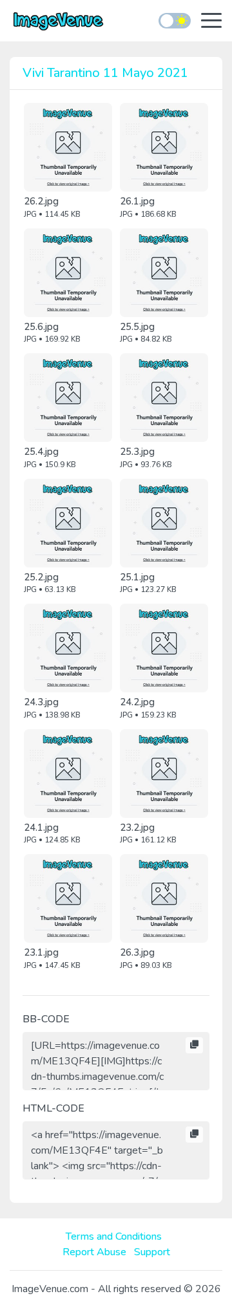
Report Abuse (94, 1252)
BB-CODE (46, 1019)
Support (152, 1252)
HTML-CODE (53, 1108)
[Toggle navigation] (211, 21)
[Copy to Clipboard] (194, 1045)
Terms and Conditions (114, 1236)
